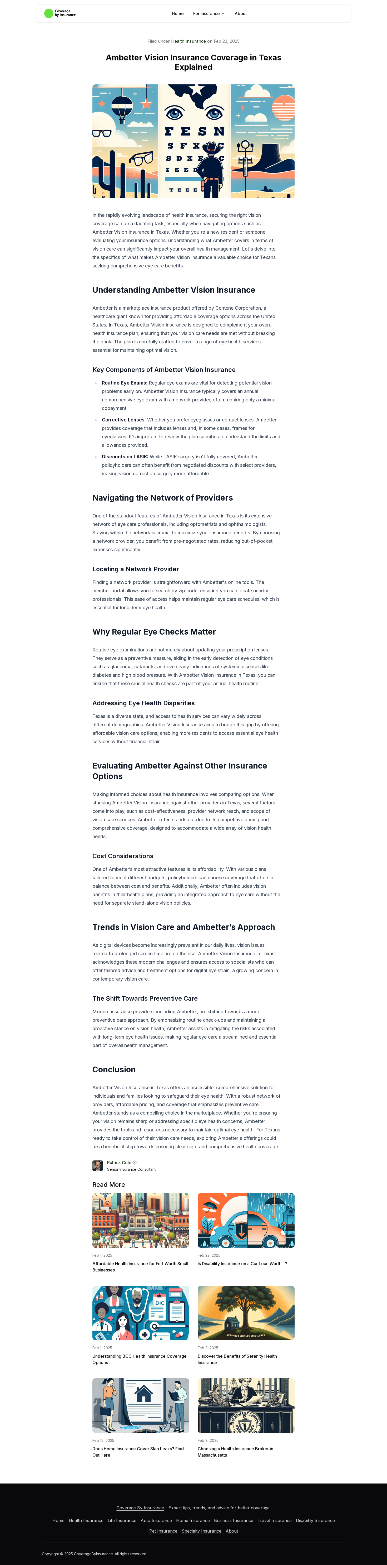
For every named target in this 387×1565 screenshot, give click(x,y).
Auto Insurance (156, 1520)
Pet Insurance (163, 1531)
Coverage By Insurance (140, 1507)
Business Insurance (233, 1520)
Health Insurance (188, 41)
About (241, 13)
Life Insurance (122, 1520)
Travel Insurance (274, 1520)
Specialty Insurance (201, 1531)
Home (178, 13)
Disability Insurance (315, 1520)
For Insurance (206, 13)
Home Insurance (193, 1520)
